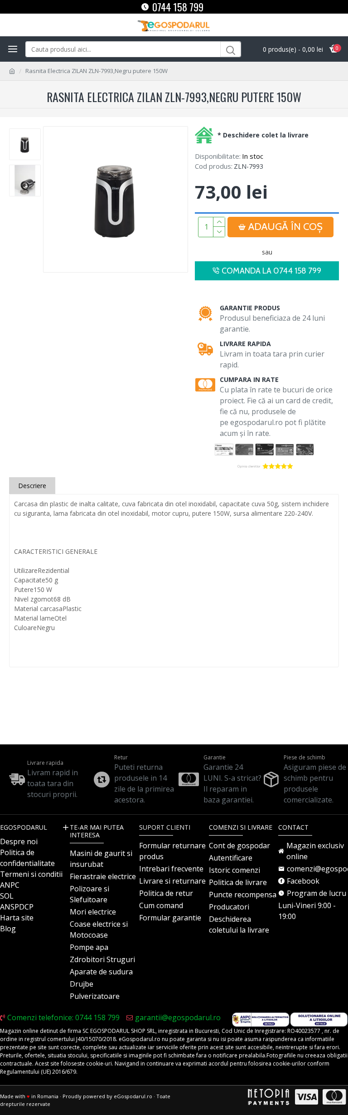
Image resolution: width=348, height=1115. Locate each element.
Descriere (32, 485)
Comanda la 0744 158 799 (271, 271)
